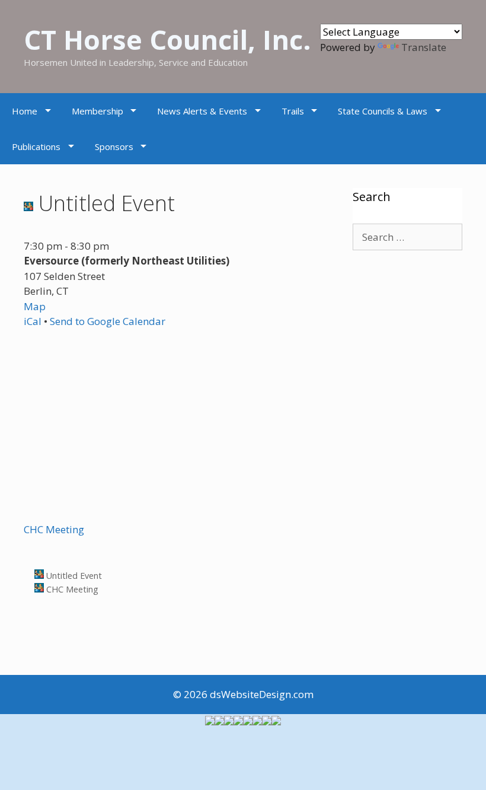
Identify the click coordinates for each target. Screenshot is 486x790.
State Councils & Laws (382, 111)
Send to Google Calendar (107, 321)
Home (24, 111)
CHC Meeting (54, 529)
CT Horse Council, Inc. (167, 39)
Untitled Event (73, 575)
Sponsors (114, 146)
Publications (36, 146)
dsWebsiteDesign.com (262, 694)
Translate (423, 47)
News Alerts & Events (202, 111)
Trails (293, 111)
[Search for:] (407, 237)
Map (35, 306)
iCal (32, 321)
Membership (97, 111)
